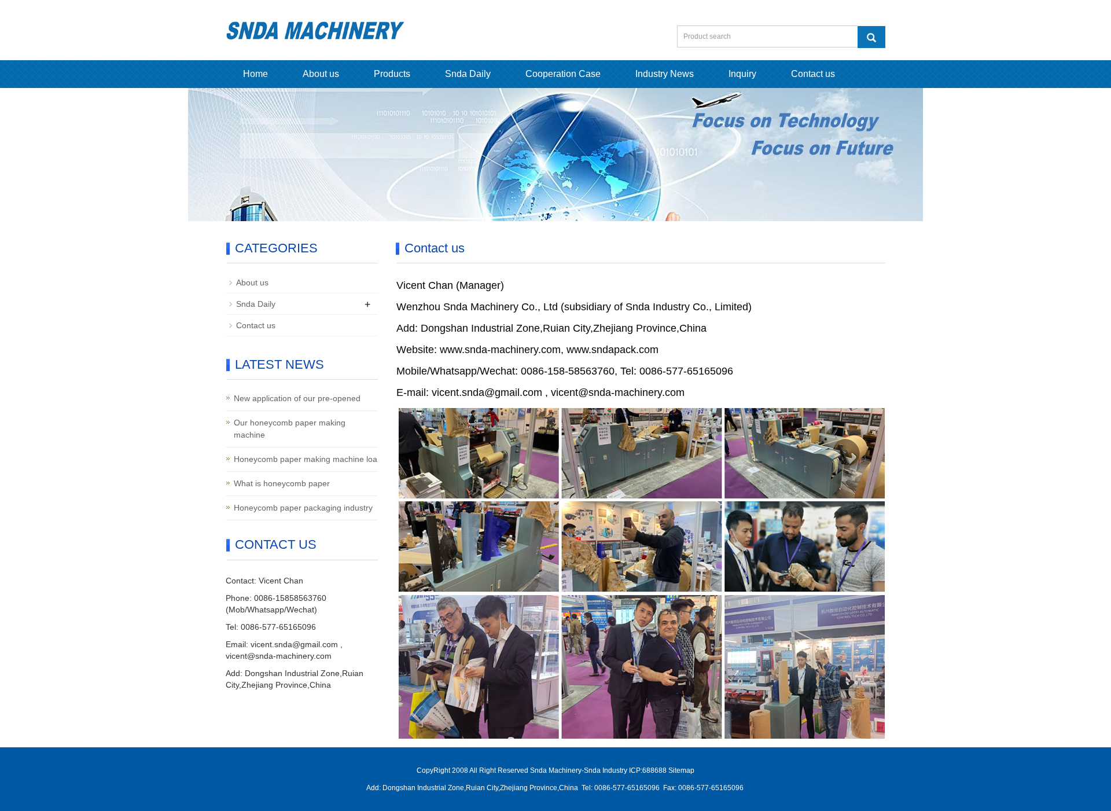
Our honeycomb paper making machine (289, 428)
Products (392, 74)
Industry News (664, 74)
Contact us (813, 74)
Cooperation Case (563, 74)
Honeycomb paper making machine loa (305, 459)
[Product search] (871, 37)
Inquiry (742, 74)
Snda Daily (468, 74)
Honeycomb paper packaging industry (303, 507)
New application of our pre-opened (297, 398)
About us (321, 74)
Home (255, 74)
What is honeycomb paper (282, 483)
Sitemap (681, 770)
